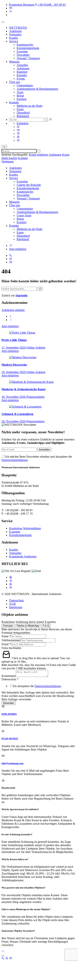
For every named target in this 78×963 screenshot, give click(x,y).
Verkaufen (15, 34)
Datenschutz (16, 600)
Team (20, 92)
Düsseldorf (23, 112)
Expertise (22, 51)
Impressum (15, 607)
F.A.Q (46, 625)
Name (6, 636)
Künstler (22, 75)
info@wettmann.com (12, 763)
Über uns (14, 82)
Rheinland (23, 116)
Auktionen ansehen (13, 310)
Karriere (22, 99)
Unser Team (24, 215)
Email (6, 644)
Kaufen (13, 37)
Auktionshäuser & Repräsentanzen (37, 88)
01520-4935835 (10, 738)
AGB (12, 603)
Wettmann (8, 161)
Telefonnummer (11, 640)
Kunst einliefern (38, 154)
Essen (20, 109)
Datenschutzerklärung (15, 460)
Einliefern (22, 123)
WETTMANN (18, 27)
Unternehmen (25, 85)
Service (13, 41)
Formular (8, 625)
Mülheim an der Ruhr (29, 105)
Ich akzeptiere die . (37, 686)
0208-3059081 (9, 714)
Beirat (20, 95)
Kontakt (14, 102)
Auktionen (15, 31)
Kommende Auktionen (22, 556)
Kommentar (9, 675)
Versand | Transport (28, 58)
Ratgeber (22, 71)
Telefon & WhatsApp (27, 625)
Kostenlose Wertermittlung (25, 528)
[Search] (40, 289)
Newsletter (23, 54)
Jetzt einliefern (17, 249)
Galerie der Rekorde (29, 184)
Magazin (14, 61)
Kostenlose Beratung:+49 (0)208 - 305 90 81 (37, 4)
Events (21, 78)
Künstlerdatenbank (28, 48)
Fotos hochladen (11, 648)
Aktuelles (22, 65)
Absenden (8, 703)
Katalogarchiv (25, 44)
